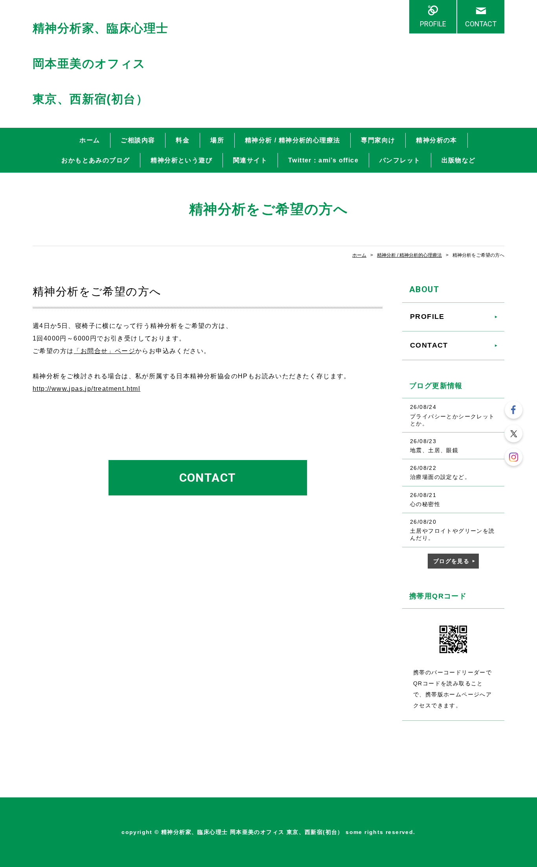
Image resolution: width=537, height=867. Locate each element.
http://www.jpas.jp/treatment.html (86, 388)
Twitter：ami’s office (323, 160)
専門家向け (378, 140)
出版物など (458, 160)
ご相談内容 (138, 140)
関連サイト (250, 160)
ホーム (89, 140)
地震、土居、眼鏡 (434, 450)
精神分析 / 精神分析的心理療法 (292, 140)
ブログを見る (451, 561)
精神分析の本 (436, 140)
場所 (217, 140)
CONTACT (481, 24)
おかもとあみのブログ (95, 160)
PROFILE (433, 24)
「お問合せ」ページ (104, 351)
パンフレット (399, 160)
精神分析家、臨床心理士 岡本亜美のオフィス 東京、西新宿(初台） (100, 63)
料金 (182, 140)
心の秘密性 (425, 504)
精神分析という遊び (181, 160)
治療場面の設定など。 (440, 477)
